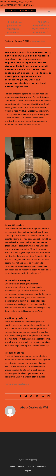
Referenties (41, 467)
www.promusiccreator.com (17, 384)
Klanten (21, 467)
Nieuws (31, 467)
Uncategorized (38, 41)
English (28, 471)
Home (12, 467)
